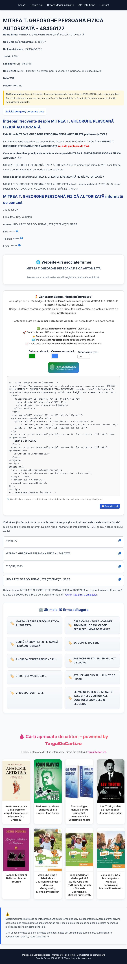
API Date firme (86, 5)
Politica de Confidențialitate (36, 954)
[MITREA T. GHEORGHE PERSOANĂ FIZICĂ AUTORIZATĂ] (63, 371)
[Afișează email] (19, 245)
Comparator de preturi (63, 954)
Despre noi (36, 5)
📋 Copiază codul (110, 506)
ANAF (68, 594)
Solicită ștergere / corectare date (24, 111)
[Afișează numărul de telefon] (21, 238)
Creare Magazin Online (60, 5)
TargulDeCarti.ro (96, 752)
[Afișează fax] (17, 231)
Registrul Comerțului (85, 594)
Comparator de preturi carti (91, 954)
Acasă (21, 5)
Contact (104, 5)
